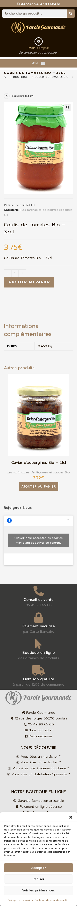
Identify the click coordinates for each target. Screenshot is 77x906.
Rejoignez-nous (18, 507)
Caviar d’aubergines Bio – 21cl (38, 462)
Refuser (39, 879)
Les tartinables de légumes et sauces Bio (38, 472)
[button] (71, 817)
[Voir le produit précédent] (7, 96)
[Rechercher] (71, 13)
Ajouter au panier (29, 282)
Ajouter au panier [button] (38, 486)
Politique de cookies (20, 900)
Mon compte (39, 47)
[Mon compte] (38, 41)
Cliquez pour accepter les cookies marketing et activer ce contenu (38, 540)
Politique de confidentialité (51, 900)
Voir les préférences (38, 890)
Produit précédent (22, 96)
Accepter (38, 868)
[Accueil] (5, 77)
